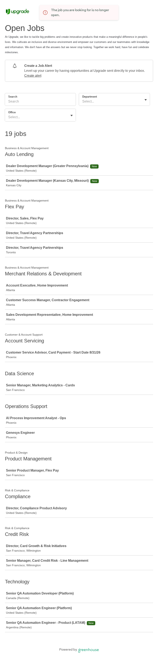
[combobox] (82, 101)
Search (12, 96)
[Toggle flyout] (145, 99)
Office (12, 112)
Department (89, 96)
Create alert (32, 75)
